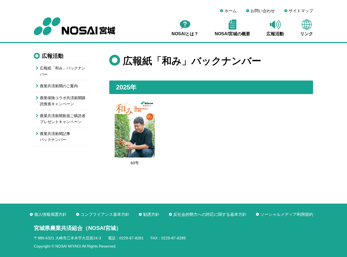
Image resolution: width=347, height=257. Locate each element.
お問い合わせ (262, 10)
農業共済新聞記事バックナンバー (55, 136)
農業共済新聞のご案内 (59, 86)
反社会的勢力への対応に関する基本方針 (209, 214)
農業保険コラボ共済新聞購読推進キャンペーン (62, 101)
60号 (135, 163)
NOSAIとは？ (185, 33)
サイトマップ (301, 10)
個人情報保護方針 (50, 214)
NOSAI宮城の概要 (232, 33)
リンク (306, 33)
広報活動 (275, 33)
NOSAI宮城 (74, 26)
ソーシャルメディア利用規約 (286, 214)
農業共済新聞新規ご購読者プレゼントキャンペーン (62, 119)
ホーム (230, 10)
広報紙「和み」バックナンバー (62, 71)
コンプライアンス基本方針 (105, 214)
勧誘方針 (151, 214)
